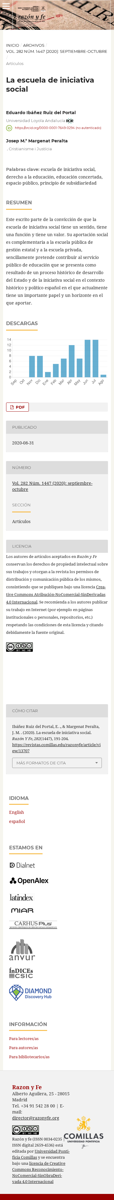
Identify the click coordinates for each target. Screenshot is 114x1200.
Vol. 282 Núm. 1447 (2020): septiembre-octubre (56, 51)
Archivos (33, 45)
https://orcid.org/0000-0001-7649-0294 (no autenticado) (58, 128)
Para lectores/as (24, 1038)
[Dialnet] (22, 867)
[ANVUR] (22, 959)
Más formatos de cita (41, 762)
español (17, 821)
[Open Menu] (6, 6)
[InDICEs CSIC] (21, 976)
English (16, 812)
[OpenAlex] (29, 885)
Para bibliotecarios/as (29, 1056)
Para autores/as (23, 1047)
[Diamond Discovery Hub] (30, 999)
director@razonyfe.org (35, 1118)
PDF (20, 407)
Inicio (12, 45)
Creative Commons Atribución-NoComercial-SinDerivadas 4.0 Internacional (56, 594)
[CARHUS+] (33, 927)
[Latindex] (22, 899)
